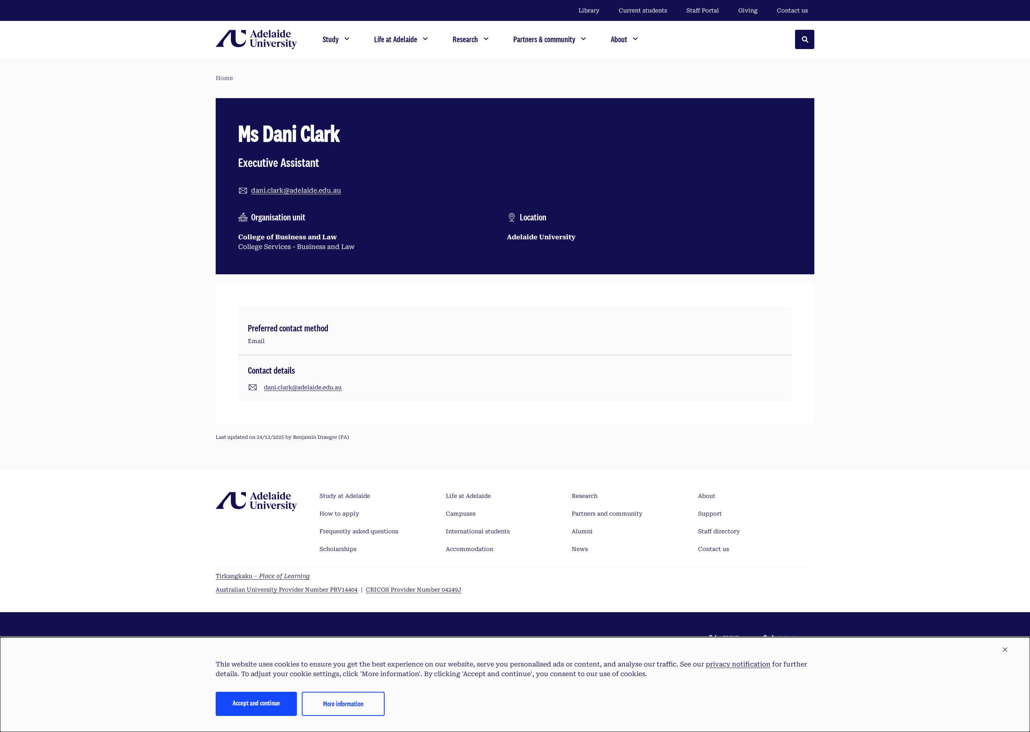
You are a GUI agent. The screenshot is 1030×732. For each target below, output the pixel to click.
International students (478, 531)
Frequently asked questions (358, 531)
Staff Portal (702, 10)
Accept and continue (256, 702)
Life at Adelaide (468, 496)
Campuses (461, 513)
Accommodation (469, 549)
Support (710, 513)
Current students (643, 10)
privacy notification (738, 664)
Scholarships (337, 549)
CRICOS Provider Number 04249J (413, 589)
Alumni (582, 531)
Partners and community (607, 513)
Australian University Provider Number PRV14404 (287, 589)
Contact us (792, 10)
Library (589, 10)
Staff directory (719, 531)
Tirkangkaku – (263, 576)
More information (343, 703)
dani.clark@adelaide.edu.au (296, 190)
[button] (1005, 650)
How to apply (339, 513)
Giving (748, 10)
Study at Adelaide (344, 496)
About (706, 496)
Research (584, 496)
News (580, 549)
